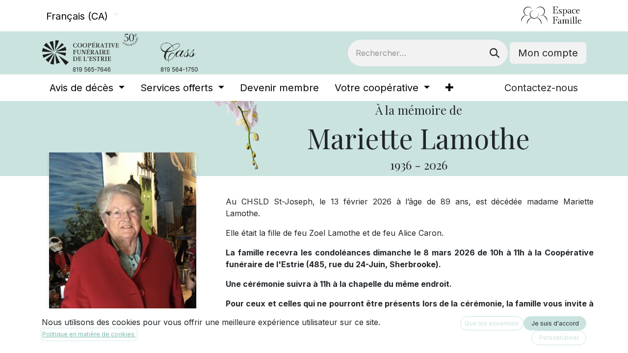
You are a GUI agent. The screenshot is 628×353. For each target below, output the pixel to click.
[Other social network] (516, 15)
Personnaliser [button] (559, 337)
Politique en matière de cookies (89, 334)
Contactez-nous (541, 88)
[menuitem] (87, 87)
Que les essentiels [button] (492, 323)
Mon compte (548, 53)
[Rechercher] (494, 53)
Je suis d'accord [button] (555, 323)
